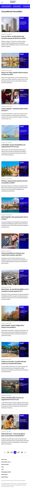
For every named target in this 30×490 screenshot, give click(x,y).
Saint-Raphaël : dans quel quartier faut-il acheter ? (14, 218)
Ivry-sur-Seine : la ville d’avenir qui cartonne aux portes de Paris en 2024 (13, 37)
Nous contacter (5, 464)
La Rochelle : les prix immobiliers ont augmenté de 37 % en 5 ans (13, 145)
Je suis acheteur (17, 6)
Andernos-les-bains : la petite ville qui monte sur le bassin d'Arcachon (13, 362)
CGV (2, 469)
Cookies (24, 485)
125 (12, 452)
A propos (12, 486)
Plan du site (4, 459)
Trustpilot (23, 480)
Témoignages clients (6, 472)
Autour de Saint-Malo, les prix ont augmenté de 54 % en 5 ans (12, 398)
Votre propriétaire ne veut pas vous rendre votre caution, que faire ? (12, 254)
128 (22, 452)
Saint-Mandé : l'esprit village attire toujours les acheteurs (12, 326)
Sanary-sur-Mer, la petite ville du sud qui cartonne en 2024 (14, 73)
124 (8, 452)
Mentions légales (10, 485)
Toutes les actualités (6, 6)
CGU (2, 467)
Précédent (4, 452)
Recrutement (4, 474)
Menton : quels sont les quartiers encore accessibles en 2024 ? (14, 182)
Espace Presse (4, 477)
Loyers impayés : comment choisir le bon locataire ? (14, 109)
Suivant (25, 452)
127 (18, 452)
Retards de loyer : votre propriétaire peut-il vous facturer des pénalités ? (13, 434)
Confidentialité (18, 485)
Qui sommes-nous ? (6, 462)
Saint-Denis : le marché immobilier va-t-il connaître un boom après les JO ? (14, 290)
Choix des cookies (5, 486)
